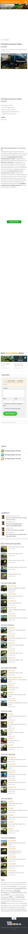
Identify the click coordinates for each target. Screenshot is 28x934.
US (16, 905)
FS (10, 892)
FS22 (18, 892)
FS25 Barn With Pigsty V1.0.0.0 (15, 553)
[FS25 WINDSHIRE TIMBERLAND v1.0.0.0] (4, 810)
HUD (13, 897)
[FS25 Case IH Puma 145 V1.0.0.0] (4, 596)
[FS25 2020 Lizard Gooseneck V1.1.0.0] (4, 760)
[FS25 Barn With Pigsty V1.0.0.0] (4, 556)
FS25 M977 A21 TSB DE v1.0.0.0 (15, 653)
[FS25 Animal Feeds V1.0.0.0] (4, 576)
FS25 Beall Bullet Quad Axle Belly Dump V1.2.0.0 (17, 767)
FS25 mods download (16, 909)
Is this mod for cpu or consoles (15, 530)
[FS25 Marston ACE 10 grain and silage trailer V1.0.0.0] (4, 774)
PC (20, 903)
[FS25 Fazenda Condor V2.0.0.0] (4, 804)
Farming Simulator (7, 888)
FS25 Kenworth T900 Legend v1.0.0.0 (17, 638)
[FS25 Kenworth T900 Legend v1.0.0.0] (4, 638)
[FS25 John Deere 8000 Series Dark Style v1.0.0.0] (4, 703)
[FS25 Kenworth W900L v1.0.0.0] (4, 660)
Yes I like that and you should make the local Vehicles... (16, 535)
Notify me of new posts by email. (12, 408)
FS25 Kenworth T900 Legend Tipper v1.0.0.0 (17, 631)
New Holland (16, 903)
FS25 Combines (12, 841)
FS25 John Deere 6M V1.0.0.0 (15, 603)
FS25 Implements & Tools (15, 677)
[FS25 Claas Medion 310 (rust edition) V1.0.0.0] (4, 843)
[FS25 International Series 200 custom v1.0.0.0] (4, 716)
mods (3, 903)
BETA (10, 886)
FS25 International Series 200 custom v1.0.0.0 (17, 717)
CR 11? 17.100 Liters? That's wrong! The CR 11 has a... (16, 518)
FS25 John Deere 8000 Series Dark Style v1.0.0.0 (17, 703)
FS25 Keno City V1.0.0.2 (13, 831)
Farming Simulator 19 (14, 889)
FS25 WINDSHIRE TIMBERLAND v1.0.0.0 (17, 810)
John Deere (11, 899)
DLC (1, 888)
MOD (22, 901)
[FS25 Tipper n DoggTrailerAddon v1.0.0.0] (4, 645)
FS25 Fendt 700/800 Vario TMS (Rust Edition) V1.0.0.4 (16, 589)
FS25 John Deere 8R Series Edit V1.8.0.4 (17, 618)
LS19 (19, 899)
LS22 (21, 899)
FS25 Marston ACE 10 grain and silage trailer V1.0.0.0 (17, 775)
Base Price (7, 886)
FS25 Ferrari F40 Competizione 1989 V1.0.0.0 (16, 695)
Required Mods (12, 905)
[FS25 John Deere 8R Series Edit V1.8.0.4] (4, 618)
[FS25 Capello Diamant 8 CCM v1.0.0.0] (4, 859)
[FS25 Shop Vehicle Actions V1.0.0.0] (4, 562)
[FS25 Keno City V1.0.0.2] (4, 831)
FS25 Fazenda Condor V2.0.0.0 (15, 803)
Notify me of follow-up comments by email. (12, 404)
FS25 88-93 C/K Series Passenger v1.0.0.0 (16, 733)
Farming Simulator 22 (8, 890)
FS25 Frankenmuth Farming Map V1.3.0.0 (17, 817)
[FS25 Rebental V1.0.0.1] (4, 688)
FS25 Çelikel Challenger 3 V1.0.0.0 (16, 866)
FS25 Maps (10, 685)
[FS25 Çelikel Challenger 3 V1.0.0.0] (4, 866)
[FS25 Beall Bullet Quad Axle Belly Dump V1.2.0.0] (4, 766)
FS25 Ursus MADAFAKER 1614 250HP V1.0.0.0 (17, 610)
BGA (13, 886)
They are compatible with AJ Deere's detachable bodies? (14, 524)
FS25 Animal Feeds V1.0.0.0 (14, 574)
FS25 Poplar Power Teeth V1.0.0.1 (16, 873)
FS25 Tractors (12, 586)
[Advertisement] (14, 24)
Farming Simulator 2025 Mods (12, 911)
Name (4, 398)
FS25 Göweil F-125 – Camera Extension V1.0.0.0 (17, 680)
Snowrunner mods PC (19, 884)
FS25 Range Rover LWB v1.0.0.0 (15, 747)
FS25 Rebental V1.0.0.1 (13, 688)
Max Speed (18, 901)
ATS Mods (13, 882)
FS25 (7, 894)
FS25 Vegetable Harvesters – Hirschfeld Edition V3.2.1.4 (15, 852)
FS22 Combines (5, 40)
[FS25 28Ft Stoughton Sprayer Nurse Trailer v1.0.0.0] (4, 789)
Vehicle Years (19, 905)
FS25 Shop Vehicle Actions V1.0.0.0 (16, 560)
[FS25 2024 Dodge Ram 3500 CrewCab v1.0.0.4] (4, 724)
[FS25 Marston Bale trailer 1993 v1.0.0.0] (4, 569)
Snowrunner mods (10, 884)
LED (16, 899)
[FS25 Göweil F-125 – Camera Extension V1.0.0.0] (4, 680)
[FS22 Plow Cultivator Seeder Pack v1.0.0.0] (20, 359)
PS (6, 905)
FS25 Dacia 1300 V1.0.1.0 (13, 740)
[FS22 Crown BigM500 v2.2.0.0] (7, 359)
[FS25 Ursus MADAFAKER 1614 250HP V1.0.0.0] (4, 610)
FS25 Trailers (12, 757)
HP (10, 896)
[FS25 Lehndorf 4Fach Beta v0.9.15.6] (4, 824)
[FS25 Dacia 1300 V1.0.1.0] (4, 741)
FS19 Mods (16, 927)
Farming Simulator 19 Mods (7, 927)
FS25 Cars (10, 692)
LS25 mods (7, 909)
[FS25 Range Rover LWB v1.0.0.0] (4, 747)
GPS (8, 897)
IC (15, 897)
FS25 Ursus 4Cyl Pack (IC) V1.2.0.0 (16, 547)
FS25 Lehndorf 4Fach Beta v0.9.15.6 (16, 824)
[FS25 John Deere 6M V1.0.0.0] (4, 603)
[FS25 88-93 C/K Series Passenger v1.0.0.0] (4, 733)
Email (16, 398)
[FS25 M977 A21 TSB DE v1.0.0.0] (4, 653)
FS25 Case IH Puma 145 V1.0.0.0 (15, 596)
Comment (5, 388)
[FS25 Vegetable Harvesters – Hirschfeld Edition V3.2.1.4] (4, 851)
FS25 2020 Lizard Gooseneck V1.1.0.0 (16, 759)
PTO (8, 905)
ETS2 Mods (8, 882)
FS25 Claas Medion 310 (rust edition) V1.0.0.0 (17, 843)
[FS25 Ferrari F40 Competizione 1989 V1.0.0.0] (4, 695)
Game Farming (12, 895)
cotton (18, 886)
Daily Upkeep (23, 886)
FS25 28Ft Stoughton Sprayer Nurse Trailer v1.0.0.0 (17, 790)
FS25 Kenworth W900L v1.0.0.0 (15, 660)
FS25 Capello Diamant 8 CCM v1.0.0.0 (16, 859)
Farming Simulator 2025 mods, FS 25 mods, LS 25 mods (11, 2)
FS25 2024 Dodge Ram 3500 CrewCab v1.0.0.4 (17, 725)
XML (5, 907)
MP (6, 903)
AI (4, 886)
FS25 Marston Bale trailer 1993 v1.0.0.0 (17, 567)
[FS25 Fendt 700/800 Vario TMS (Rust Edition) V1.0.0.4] (4, 588)
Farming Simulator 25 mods (14, 907)
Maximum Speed (11, 901)
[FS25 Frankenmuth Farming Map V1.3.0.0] (4, 817)
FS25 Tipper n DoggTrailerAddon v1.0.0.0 (16, 646)
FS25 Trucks (11, 628)
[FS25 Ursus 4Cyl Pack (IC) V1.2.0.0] (4, 549)
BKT (16, 886)
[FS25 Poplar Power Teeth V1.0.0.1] (4, 873)
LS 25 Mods (23, 911)
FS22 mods (3, 882)
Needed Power (10, 903)
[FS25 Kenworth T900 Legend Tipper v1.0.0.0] (4, 630)
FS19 (13, 892)
